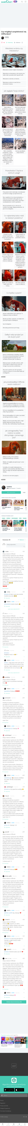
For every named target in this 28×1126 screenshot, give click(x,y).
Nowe (3, 1125)
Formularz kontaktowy (5, 1111)
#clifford (8, 518)
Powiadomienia (19, 1125)
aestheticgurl (8, 735)
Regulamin (2, 1103)
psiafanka (7, 677)
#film (20, 518)
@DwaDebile (7, 604)
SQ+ (15, 1)
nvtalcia (7, 37)
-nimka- (7, 551)
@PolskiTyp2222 (8, 728)
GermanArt (7, 698)
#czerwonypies (15, 518)
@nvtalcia (6, 594)
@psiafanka (7, 691)
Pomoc (2, 1100)
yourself (7, 832)
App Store (20, 1090)
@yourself (6, 869)
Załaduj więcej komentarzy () (14, 1001)
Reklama (5, 1095)
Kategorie (14, 1125)
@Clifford (6, 995)
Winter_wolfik (8, 876)
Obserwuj (10, 42)
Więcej (25, 1125)
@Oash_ (6, 662)
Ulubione (18, 42)
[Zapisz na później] (22, 42)
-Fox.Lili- (7, 796)
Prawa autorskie (4, 1105)
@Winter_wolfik (8, 913)
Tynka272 (7, 919)
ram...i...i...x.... (8, 958)
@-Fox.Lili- (6, 825)
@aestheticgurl (8, 778)
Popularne (8, 1125)
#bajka (3, 518)
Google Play (10, 1090)
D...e (6, 613)
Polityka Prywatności (5, 1108)
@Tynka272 (7, 938)
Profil (24, 492)
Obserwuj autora (12, 492)
